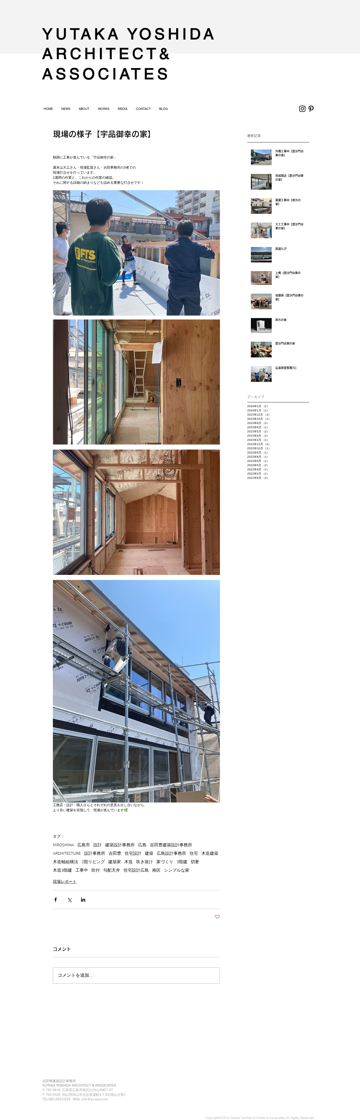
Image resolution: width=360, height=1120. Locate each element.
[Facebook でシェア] (55, 899)
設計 (97, 845)
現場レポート (64, 881)
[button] (84, 109)
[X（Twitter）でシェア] (69, 899)
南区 (156, 870)
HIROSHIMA (63, 845)
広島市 (83, 845)
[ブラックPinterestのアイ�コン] (311, 109)
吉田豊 (115, 853)
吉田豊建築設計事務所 (171, 845)
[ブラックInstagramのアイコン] (302, 109)
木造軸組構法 (65, 862)
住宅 (194, 853)
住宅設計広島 (136, 870)
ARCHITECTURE (67, 853)
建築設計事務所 (120, 845)
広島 (142, 845)
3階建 (182, 862)
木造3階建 (62, 870)
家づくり (164, 862)
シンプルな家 (176, 870)
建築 (149, 853)
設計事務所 (94, 853)
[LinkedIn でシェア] (83, 899)
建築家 (114, 862)
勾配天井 (111, 870)
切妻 (195, 862)
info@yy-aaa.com (95, 1099)
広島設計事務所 (171, 853)
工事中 (81, 870)
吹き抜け (144, 862)
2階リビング (93, 862)
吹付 (95, 870)
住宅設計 (133, 853)
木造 (128, 862)
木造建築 (209, 853)
